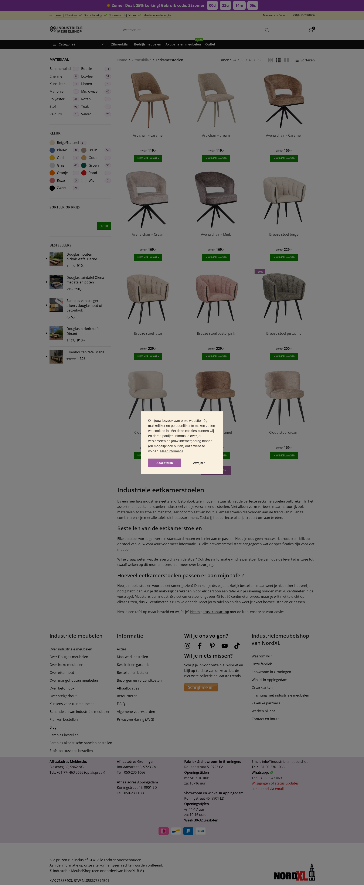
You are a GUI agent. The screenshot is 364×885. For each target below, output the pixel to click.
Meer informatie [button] (171, 451)
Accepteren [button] (164, 462)
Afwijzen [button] (199, 462)
